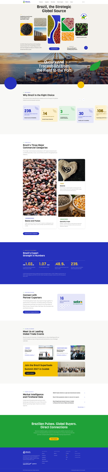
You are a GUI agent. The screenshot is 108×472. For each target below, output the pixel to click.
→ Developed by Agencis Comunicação (78, 470)
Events (66, 1)
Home (43, 453)
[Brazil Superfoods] (26, 2)
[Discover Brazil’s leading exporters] (86, 48)
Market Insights (60, 1)
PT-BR (67, 453)
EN (66, 455)
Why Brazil (53, 1)
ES (66, 459)
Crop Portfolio (54, 48)
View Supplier (54, 438)
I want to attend (30, 373)
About (71, 1)
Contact (55, 455)
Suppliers (47, 1)
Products (41, 1)
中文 (67, 457)
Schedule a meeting (29, 355)
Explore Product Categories (31, 233)
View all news (81, 407)
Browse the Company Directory (32, 312)
